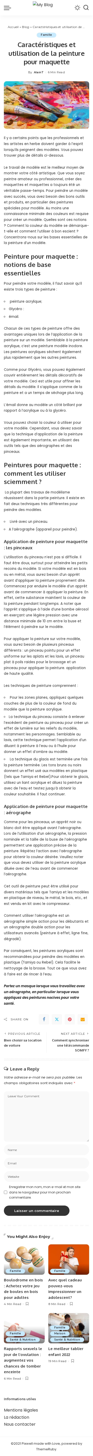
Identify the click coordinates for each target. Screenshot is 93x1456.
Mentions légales (21, 1410)
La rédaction (16, 1417)
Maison (59, 1333)
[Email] (83, 1019)
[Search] (86, 7)
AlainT (39, 72)
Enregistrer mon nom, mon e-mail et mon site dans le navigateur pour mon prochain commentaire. (44, 1192)
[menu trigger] (9, 7)
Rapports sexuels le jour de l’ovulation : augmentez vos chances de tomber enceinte (23, 1360)
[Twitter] (57, 1019)
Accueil (13, 27)
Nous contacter (20, 1424)
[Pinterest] (70, 1019)
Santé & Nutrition (23, 1339)
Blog (25, 27)
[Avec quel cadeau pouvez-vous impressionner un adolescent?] (68, 1259)
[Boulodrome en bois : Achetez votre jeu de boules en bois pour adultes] (24, 1259)
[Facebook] (44, 1019)
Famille (46, 35)
